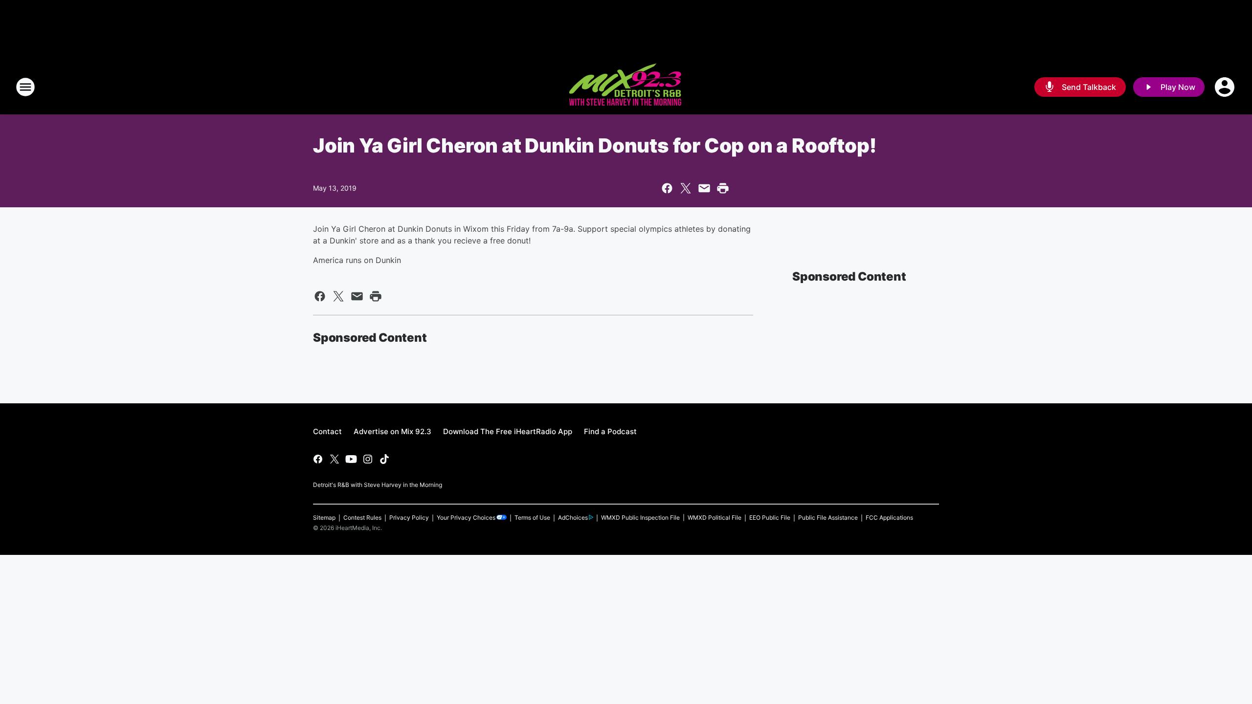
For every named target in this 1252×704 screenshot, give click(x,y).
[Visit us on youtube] (351, 459)
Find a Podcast (610, 431)
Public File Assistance (828, 517)
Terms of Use (532, 517)
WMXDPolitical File (714, 517)
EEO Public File (769, 517)
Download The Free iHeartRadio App (507, 431)
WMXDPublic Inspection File (640, 517)
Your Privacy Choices (466, 517)
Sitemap (324, 517)
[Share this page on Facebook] (667, 188)
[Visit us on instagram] (368, 459)
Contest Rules (362, 517)
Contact (327, 431)
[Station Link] (626, 87)
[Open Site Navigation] (25, 87)
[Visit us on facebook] (318, 459)
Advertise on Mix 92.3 (392, 431)
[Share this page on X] (686, 188)
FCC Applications (889, 517)
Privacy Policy (409, 517)
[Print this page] (723, 188)
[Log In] (1225, 87)
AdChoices (573, 517)
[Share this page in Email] (704, 188)
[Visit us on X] (334, 459)
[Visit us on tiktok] (384, 459)
